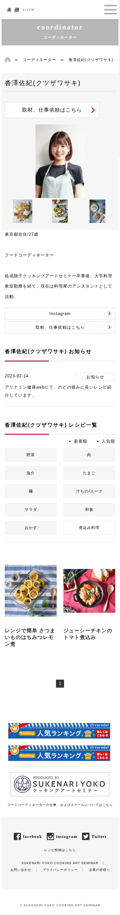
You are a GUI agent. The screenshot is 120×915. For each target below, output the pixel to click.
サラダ (31, 509)
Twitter (99, 836)
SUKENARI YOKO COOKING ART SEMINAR (59, 863)
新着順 (80, 441)
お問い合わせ (20, 870)
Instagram (60, 313)
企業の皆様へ (99, 870)
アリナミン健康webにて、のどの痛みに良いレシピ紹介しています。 (58, 391)
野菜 (31, 455)
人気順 (108, 441)
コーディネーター (39, 60)
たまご (89, 473)
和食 (89, 509)
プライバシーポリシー (60, 870)
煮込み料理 (89, 527)
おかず (31, 527)
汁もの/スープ (89, 491)
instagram (66, 836)
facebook (32, 836)
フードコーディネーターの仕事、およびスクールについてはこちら (60, 805)
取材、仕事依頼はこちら (52, 110)
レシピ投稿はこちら (60, 850)
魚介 (31, 473)
